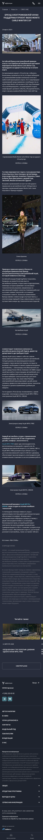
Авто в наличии (8, 711)
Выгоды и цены (8, 797)
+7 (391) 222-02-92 (8, 693)
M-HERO (5, 716)
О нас (4, 742)
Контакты (6, 725)
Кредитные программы (12, 791)
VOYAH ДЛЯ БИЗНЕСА (10, 720)
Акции (32, 838)
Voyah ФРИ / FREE (8, 444)
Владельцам (7, 738)
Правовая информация (10, 816)
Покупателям (7, 734)
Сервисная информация (12, 802)
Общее (5, 786)
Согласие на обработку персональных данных (18, 819)
